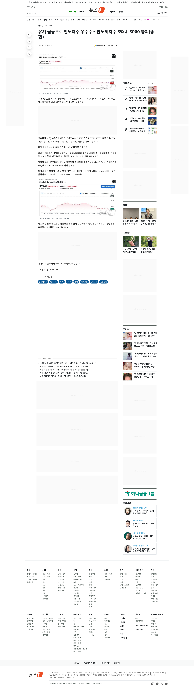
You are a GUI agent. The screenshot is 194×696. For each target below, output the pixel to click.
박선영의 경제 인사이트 (140, 546)
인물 (43, 593)
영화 (90, 624)
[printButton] (29, 53)
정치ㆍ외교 (123, 574)
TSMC (69, 282)
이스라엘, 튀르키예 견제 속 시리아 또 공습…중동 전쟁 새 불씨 (58, 2)
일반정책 (30, 621)
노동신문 (120, 12)
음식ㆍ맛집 (77, 651)
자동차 (153, 582)
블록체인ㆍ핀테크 (141, 593)
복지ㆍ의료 (61, 618)
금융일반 (138, 574)
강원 (90, 585)
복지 (43, 582)
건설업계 (30, 629)
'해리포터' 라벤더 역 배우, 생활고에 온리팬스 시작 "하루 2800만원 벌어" (145, 377)
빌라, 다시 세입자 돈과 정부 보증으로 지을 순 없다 (144, 549)
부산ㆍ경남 (92, 602)
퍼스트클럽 (154, 635)
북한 (121, 570)
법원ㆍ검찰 (46, 577)
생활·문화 (77, 614)
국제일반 (76, 604)
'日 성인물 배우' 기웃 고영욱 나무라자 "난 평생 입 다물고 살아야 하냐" (145, 356)
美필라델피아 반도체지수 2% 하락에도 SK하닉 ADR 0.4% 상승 (64, 366)
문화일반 (76, 629)
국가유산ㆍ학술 (78, 627)
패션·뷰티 (154, 593)
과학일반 (45, 635)
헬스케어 (61, 624)
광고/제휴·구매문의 (90, 663)
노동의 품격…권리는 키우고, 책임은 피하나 (143, 537)
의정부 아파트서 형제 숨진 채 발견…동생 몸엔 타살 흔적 (137, 121)
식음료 (153, 596)
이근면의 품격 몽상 (139, 533)
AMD (61, 282)
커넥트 (161, 7)
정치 (28, 570)
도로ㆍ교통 (77, 643)
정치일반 (30, 582)
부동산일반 (30, 618)
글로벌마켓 (139, 621)
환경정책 (61, 590)
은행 (136, 579)
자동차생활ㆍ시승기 (80, 649)
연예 (125, 205)
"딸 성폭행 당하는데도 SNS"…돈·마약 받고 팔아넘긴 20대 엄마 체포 (145, 366)
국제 (39, 26)
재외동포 (107, 579)
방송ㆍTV (92, 621)
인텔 (76, 282)
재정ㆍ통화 (61, 577)
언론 (74, 632)
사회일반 (45, 599)
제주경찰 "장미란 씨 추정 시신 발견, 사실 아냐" (99, 2)
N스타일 (91, 635)
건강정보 (76, 635)
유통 (152, 588)
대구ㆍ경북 (92, 599)
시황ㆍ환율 (139, 588)
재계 (152, 577)
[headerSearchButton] (35, 7)
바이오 (60, 614)
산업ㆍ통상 (61, 579)
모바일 (44, 624)
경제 (59, 570)
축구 (105, 624)
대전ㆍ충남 (92, 590)
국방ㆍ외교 (108, 574)
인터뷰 (91, 632)
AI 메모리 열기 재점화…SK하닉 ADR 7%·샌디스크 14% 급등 (63, 376)
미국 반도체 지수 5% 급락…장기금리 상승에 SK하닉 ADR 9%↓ (64, 373)
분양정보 (30, 624)
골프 (105, 635)
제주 (90, 607)
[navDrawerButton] (28, 7)
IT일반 (44, 627)
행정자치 (92, 574)
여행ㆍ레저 (77, 638)
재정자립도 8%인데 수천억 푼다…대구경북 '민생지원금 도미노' (138, 131)
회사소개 (77, 663)
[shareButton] (29, 34)
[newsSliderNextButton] (154, 83)
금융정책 (138, 577)
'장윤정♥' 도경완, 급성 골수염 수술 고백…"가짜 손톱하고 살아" (145, 346)
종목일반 (107, 638)
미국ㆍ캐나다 (77, 577)
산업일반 (154, 574)
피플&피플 (76, 599)
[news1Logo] (35, 675)
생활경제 (154, 590)
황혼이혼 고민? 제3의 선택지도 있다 (143, 524)
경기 (90, 579)
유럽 (74, 582)
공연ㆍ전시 (77, 618)
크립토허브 (73, 11)
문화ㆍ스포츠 (124, 585)
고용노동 (61, 585)
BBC (136, 618)
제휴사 (137, 614)
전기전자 (154, 579)
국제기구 (76, 596)
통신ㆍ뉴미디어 (47, 621)
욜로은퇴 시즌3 (138, 520)
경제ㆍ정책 (61, 574)
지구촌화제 (77, 602)
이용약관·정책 (105, 663)
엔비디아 (53, 282)
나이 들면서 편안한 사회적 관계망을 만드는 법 (143, 512)
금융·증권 (139, 570)
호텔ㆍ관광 (154, 599)
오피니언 (127, 503)
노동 (43, 585)
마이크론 (84, 282)
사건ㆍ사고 (46, 574)
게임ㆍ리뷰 (46, 632)
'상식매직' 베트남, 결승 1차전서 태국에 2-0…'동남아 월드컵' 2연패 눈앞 (143, 2)
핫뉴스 (126, 328)
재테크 (137, 590)
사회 (44, 570)
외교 (106, 570)
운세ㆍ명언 (77, 640)
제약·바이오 (62, 621)
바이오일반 (61, 627)
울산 (90, 604)
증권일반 (138, 585)
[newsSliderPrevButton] (149, 83)
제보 (166, 7)
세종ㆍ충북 (92, 588)
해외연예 (92, 629)
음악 (90, 627)
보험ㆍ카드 (139, 582)
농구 (105, 632)
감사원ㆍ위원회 (32, 579)
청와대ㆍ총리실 (32, 574)
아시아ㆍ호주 (77, 579)
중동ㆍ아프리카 (78, 585)
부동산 (29, 614)
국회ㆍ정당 (30, 577)
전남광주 (92, 596)
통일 (105, 577)
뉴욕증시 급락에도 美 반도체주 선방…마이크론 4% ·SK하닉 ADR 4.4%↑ (68, 363)
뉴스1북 (153, 632)
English (112, 12)
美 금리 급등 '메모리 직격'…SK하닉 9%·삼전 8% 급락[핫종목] (64, 370)
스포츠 (126, 233)
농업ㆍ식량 (61, 588)
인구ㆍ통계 (61, 582)
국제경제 (76, 590)
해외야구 (107, 621)
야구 (105, 618)
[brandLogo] (97, 10)
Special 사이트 (157, 614)
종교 (74, 624)
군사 (121, 577)
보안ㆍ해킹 (46, 629)
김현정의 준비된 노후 (140, 508)
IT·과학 (45, 614)
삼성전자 (103, 282)
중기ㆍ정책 (154, 585)
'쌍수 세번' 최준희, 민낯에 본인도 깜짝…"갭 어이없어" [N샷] (138, 101)
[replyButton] (29, 41)
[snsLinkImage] (152, 684)
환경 (43, 588)
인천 (90, 582)
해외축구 (107, 627)
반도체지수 (43, 282)
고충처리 (117, 663)
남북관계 (123, 588)
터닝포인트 (154, 629)
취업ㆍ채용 (154, 602)
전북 (90, 593)
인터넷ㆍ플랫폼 (47, 618)
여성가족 (45, 596)
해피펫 (81, 11)
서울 (90, 577)
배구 (105, 629)
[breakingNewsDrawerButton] (32, 7)
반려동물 (76, 646)
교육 (43, 579)
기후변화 (76, 593)
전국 (90, 570)
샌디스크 (94, 282)
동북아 (75, 574)
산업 (152, 570)
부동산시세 (30, 627)
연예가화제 (92, 618)
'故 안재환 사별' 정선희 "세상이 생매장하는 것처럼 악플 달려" (138, 90)
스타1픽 (153, 624)
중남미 (75, 588)
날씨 (43, 590)
